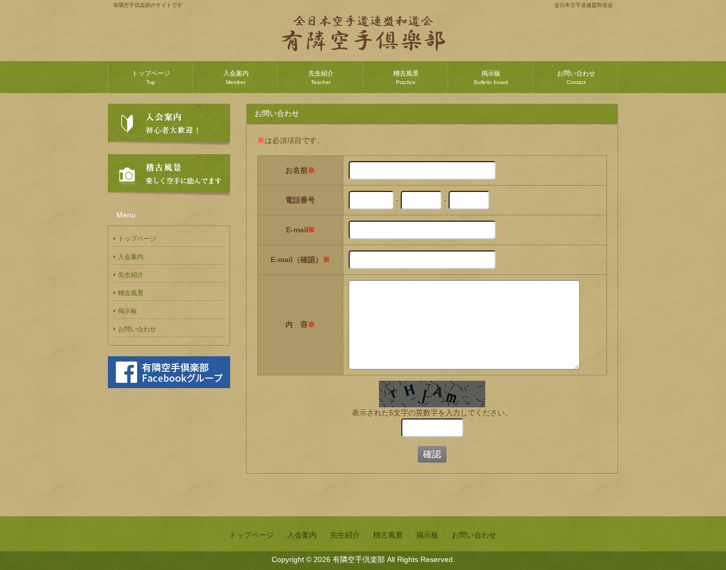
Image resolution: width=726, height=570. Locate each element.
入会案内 (236, 77)
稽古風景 (406, 77)
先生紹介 (321, 77)
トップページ (151, 77)
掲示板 (491, 77)
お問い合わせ (576, 77)
